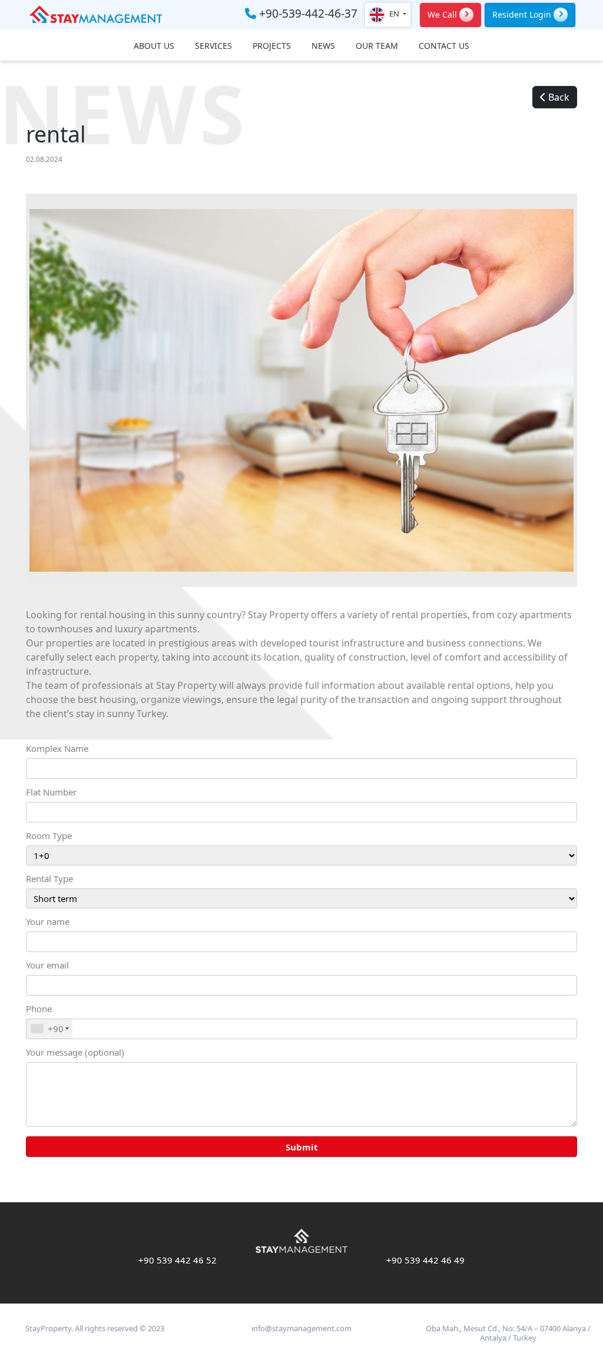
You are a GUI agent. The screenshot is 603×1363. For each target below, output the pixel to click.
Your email (47, 965)
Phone (45, 1019)
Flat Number (51, 792)
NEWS (323, 46)
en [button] (394, 13)
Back (557, 97)
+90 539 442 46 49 (425, 1260)
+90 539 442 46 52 (177, 1260)
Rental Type (49, 878)
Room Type (49, 835)
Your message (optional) (75, 1052)
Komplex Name (57, 748)
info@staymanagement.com (301, 1328)
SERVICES (213, 46)
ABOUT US (154, 46)
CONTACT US (444, 46)
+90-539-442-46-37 (306, 14)
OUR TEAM (377, 46)
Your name (47, 921)
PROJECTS (272, 46)
